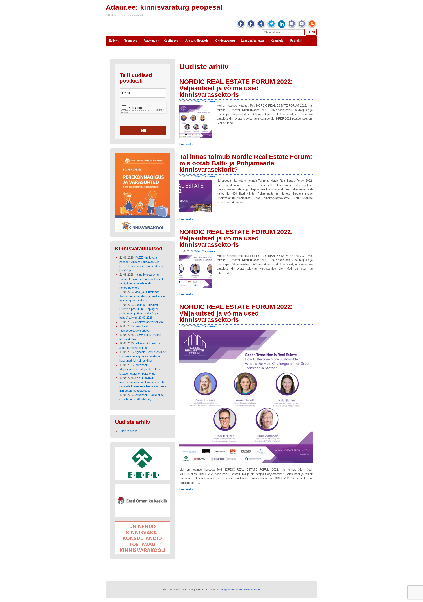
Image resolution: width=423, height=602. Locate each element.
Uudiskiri (296, 40)
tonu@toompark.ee (231, 589)
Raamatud (150, 40)
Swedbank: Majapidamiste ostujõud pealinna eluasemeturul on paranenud (140, 369)
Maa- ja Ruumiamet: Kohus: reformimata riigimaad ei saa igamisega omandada (142, 296)
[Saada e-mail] (301, 24)
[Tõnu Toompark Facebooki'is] (241, 24)
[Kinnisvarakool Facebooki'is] (261, 24)
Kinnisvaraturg (225, 40)
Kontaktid (277, 40)
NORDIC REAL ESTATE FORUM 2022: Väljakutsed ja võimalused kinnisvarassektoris (236, 88)
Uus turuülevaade (196, 40)
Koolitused (171, 40)
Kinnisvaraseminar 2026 (149, 322)
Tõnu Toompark (204, 101)
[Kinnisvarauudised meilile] (291, 24)
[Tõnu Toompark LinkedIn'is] (281, 24)
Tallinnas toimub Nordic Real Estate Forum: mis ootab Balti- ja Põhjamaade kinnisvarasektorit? (245, 163)
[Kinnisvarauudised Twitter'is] (271, 24)
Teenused (130, 40)
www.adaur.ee (252, 589)
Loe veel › (186, 144)
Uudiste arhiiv (128, 431)
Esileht (113, 40)
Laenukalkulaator (252, 40)
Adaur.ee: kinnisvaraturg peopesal (164, 7)
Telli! (142, 130)
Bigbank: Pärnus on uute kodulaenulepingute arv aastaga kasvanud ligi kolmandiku (142, 356)
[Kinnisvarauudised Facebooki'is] (251, 24)
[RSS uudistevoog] (312, 24)
